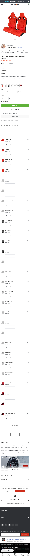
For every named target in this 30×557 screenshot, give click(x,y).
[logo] (15, 4)
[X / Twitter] (4, 125)
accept (7, 550)
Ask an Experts (20, 47)
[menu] (2, 4)
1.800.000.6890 (11, 47)
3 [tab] (15, 39)
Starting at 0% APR (17, 1)
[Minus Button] (2, 98)
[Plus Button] (10, 98)
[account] (25, 4)
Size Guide (3, 81)
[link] (2, 525)
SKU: (2, 65)
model (2, 89)
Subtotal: (3, 101)
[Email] (15, 125)
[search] (5, 4)
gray (17, 85)
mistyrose (20, 85)
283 (3, 120)
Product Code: (4, 70)
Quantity (2, 95)
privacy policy (15, 547)
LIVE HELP (20, 491)
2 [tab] (14, 39)
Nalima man (14, 91)
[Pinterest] (7, 125)
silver (14, 85)
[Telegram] (12, 125)
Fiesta (8, 91)
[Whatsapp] (17, 125)
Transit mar (20, 91)
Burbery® (11, 63)
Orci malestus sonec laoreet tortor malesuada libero (17, 539)
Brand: (2, 63)
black (8, 85)
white (5, 85)
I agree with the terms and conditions (9, 113)
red (2, 85)
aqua (11, 85)
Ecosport (3, 91)
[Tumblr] (9, 125)
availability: (3, 68)
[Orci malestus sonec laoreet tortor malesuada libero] (3, 539)
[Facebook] (1, 125)
